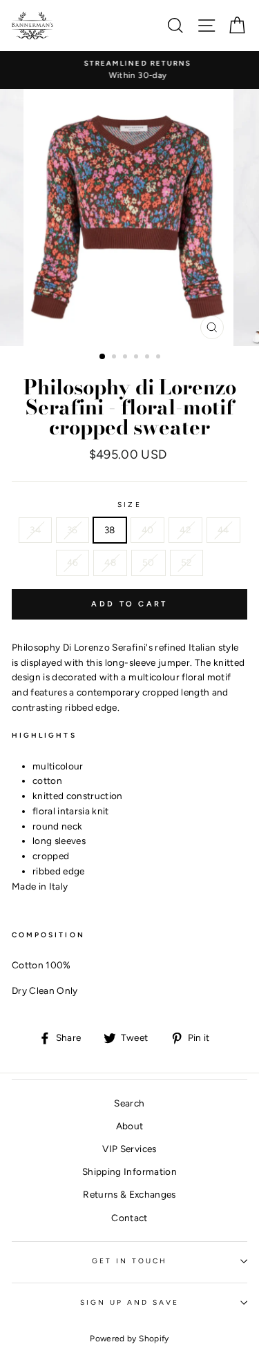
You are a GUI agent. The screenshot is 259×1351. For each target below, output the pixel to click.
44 (223, 529)
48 (110, 562)
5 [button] (148, 357)
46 (73, 562)
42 (185, 529)
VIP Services (129, 1148)
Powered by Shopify (129, 1338)
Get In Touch (130, 1260)
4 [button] (137, 357)
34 (35, 529)
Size (129, 504)
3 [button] (126, 357)
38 (109, 529)
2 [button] (115, 357)
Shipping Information (129, 1171)
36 (72, 529)
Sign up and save (130, 1302)
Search (129, 1103)
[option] (129, 70)
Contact (129, 1217)
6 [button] (159, 357)
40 (148, 529)
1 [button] (102, 357)
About (130, 1125)
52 (187, 562)
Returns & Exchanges (129, 1194)
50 (148, 562)
